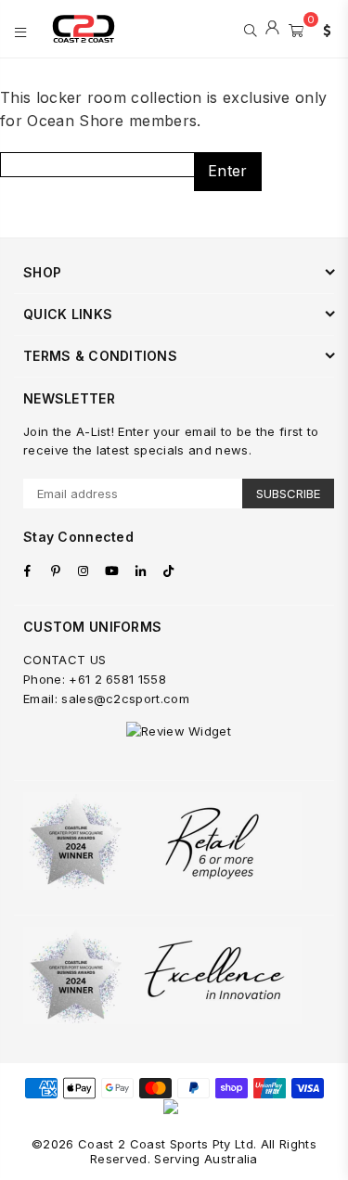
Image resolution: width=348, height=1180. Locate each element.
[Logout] (272, 29)
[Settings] (323, 29)
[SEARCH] (250, 29)
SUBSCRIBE (288, 493)
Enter (228, 170)
